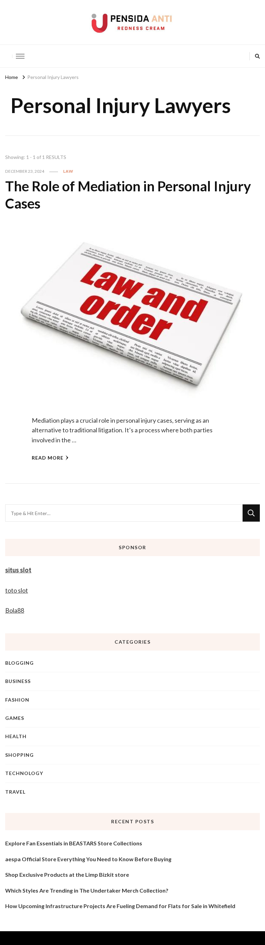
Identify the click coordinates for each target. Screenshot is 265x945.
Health (16, 736)
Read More (47, 458)
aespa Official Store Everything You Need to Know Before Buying (88, 859)
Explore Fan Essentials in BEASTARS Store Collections (73, 843)
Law (68, 171)
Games (14, 718)
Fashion (17, 700)
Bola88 (14, 610)
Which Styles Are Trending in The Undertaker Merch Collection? (86, 890)
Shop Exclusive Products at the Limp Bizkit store (67, 874)
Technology (24, 773)
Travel (15, 792)
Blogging (19, 663)
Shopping (19, 755)
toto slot (16, 590)
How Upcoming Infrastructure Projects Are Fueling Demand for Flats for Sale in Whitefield (120, 906)
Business (18, 681)
